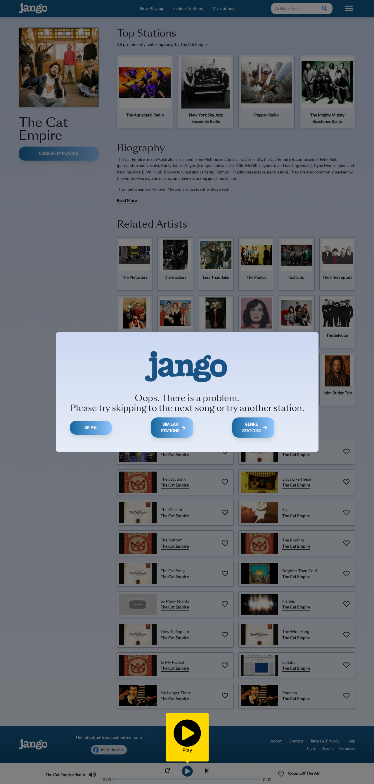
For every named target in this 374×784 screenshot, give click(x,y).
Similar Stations (170, 427)
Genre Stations (251, 427)
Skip (88, 427)
